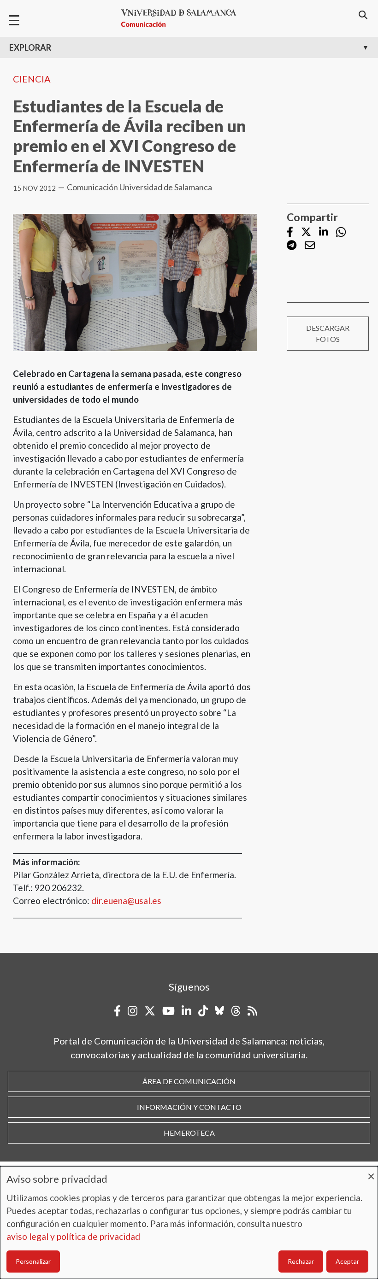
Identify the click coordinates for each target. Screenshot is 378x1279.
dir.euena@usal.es (126, 900)
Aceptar (347, 1261)
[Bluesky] (219, 1011)
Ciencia (32, 78)
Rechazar (301, 1261)
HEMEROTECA (189, 1132)
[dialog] (189, 1222)
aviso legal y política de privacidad (73, 1236)
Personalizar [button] (33, 1261)
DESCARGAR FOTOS (327, 333)
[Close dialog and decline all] (371, 1172)
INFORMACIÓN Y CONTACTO (189, 1107)
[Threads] (236, 1011)
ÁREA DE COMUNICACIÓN (189, 1081)
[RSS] (252, 1011)
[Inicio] (182, 18)
